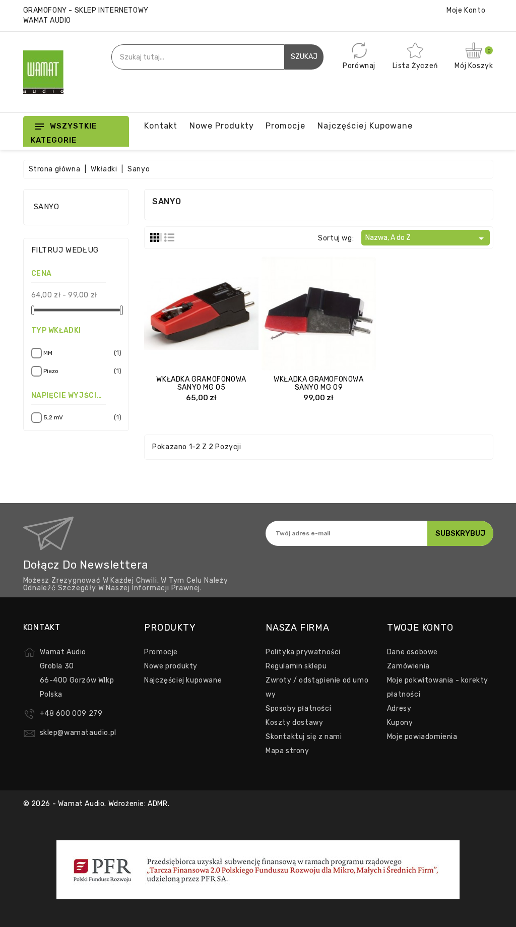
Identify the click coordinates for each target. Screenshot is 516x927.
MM (80, 352)
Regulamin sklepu (296, 666)
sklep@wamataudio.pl (78, 732)
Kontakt (160, 126)
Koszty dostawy (294, 722)
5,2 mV (80, 417)
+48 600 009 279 (71, 713)
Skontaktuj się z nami (304, 736)
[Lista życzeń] (231, 314)
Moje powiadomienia (422, 736)
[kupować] (171, 314)
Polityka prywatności (303, 652)
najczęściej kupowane (365, 126)
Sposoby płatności (298, 708)
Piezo (80, 371)
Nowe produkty (221, 126)
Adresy (399, 708)
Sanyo (46, 206)
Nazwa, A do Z (426, 238)
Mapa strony (287, 751)
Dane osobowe (412, 652)
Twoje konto (420, 628)
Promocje (161, 652)
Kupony (400, 722)
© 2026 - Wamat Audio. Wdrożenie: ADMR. (96, 803)
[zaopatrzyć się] (289, 314)
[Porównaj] (191, 314)
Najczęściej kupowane (183, 680)
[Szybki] (211, 314)
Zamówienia (408, 666)
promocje (285, 126)
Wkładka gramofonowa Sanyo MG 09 (318, 383)
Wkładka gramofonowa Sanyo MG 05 (201, 383)
